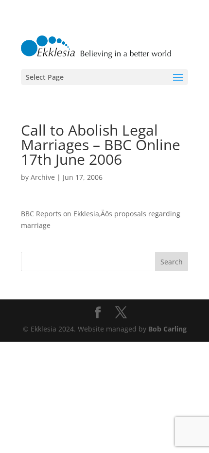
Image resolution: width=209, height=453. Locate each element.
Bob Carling (167, 328)
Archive (43, 177)
